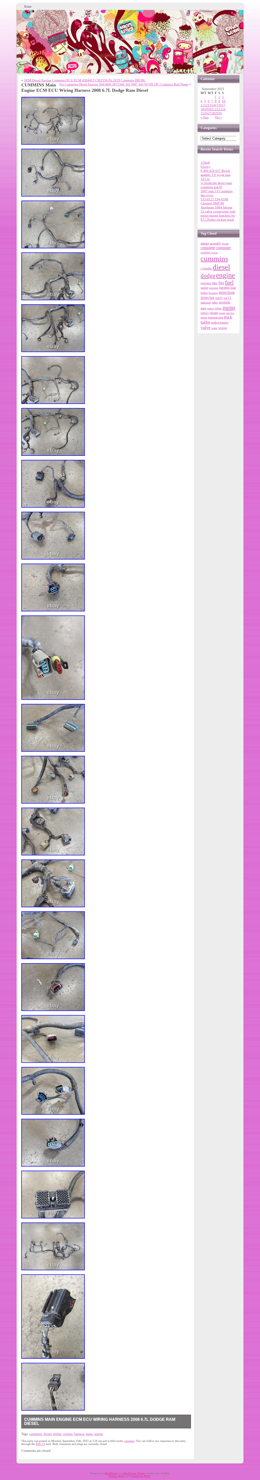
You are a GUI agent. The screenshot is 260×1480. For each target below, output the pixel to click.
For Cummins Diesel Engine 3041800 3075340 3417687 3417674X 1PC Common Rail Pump (123, 84)
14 (213, 105)
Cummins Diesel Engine (140, 38)
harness (79, 1434)
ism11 (219, 298)
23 (220, 109)
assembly (215, 243)
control (205, 252)
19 (206, 109)
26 (206, 113)
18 (202, 109)
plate (218, 308)
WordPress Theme (134, 1473)
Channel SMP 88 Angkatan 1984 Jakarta (216, 205)
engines (206, 283)
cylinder (206, 268)
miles (215, 302)
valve (205, 327)
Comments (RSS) (141, 1476)
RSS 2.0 (40, 1443)
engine (68, 1434)
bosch (225, 243)
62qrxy (205, 167)
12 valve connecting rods (218, 211)
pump (229, 308)
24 (223, 109)
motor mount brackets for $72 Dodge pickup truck (218, 217)
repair (222, 312)
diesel (47, 1434)
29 (216, 113)
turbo (205, 322)
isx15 (227, 298)
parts (203, 308)
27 (209, 113)
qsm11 (205, 313)
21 (213, 109)
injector (208, 297)
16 (220, 105)
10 (223, 101)
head (233, 288)
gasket (204, 288)
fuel (229, 282)
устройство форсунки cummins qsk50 (216, 185)
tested (204, 317)
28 (213, 113)
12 (206, 105)
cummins (35, 1434)
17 (223, 105)
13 (209, 105)
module (225, 302)
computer (223, 248)
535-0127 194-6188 (214, 199)
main (89, 1434)
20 (209, 109)
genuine (213, 287)
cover (214, 252)
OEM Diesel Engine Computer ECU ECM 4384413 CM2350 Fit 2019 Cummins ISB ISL (84, 80)
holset (204, 293)
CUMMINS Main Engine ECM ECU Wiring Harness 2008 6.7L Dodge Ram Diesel (99, 1421)
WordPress (111, 1473)
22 (216, 109)
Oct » (218, 117)
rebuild (213, 313)
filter (215, 283)
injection (227, 292)
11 (202, 105)
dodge (57, 1434)
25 (202, 113)
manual (206, 302)
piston (210, 308)
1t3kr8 (205, 162)
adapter (205, 243)
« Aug (205, 117)
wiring (98, 1434)
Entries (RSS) (116, 1476)
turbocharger (220, 322)
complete (208, 248)
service (230, 312)
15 (216, 105)
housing (213, 292)
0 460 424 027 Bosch (215, 171)
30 (220, 113)
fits (221, 282)
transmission (215, 317)
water (214, 327)
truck (228, 317)
